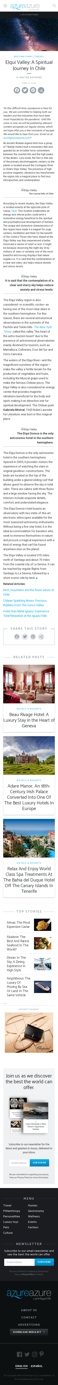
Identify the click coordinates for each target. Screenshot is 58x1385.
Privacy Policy (28, 1274)
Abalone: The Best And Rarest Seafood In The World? (18, 943)
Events (32, 1222)
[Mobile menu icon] (5, 6)
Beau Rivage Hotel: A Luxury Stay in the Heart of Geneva (29, 720)
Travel (39, 56)
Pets (6, 1227)
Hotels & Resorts (29, 708)
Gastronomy (36, 1211)
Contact (29, 1317)
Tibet (14, 210)
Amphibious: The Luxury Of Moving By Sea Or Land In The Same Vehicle (18, 987)
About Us (29, 1310)
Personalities (11, 1216)
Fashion (33, 1227)
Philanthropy (11, 1211)
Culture (8, 1233)
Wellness (34, 1216)
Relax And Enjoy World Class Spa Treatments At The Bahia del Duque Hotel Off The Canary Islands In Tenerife (29, 880)
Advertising (29, 1324)
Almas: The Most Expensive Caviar (18, 925)
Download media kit (27, 1332)
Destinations (29, 14)
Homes (32, 1205)
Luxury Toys (11, 1222)
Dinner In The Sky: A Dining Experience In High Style (16, 964)
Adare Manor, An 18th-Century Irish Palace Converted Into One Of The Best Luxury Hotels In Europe (29, 797)
